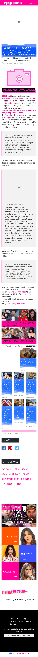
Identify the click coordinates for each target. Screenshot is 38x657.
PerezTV (19, 599)
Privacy (12, 621)
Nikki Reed (7, 483)
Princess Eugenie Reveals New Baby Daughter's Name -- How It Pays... (10, 341)
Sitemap (28, 621)
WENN (23, 304)
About (12, 618)
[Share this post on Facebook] (4, 448)
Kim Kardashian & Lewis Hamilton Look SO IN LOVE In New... (27, 324)
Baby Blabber (21, 468)
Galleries (31, 599)
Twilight (18, 483)
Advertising (21, 618)
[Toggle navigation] (31, 3)
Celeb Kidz (14, 473)
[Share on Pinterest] (10, 448)
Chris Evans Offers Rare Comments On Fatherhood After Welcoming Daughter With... (10, 324)
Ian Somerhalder (10, 478)
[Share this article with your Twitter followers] (17, 448)
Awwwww (7, 468)
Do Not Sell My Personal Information (19, 635)
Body (4, 473)
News (8, 599)
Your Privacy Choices (21, 653)
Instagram (15, 304)
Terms (20, 621)
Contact (12, 624)
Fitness (25, 473)
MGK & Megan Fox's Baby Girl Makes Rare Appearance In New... (27, 341)
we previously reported (14, 98)
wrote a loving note (17, 292)
